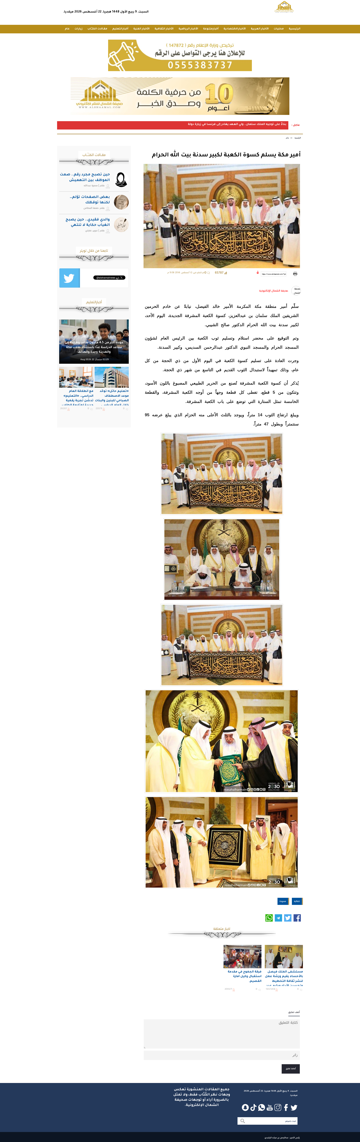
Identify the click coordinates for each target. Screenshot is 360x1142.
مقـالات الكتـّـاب (97, 29)
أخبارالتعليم (120, 29)
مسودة (283, 901)
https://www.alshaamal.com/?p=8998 (274, 274)
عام (67, 29)
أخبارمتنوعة (211, 29)
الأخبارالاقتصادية (235, 29)
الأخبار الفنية (141, 29)
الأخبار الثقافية (164, 29)
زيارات (78, 29)
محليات (279, 29)
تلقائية (297, 901)
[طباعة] (295, 274)
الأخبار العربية (260, 29)
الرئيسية (294, 29)
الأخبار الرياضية (188, 29)
